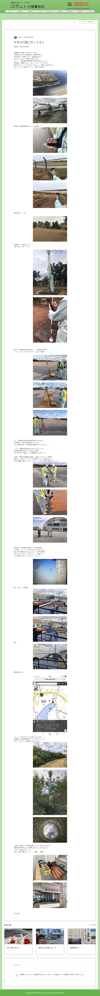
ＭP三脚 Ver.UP (13, 948)
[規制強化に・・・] (82, 936)
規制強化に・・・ (77, 948)
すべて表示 (92, 925)
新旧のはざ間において (47, 948)
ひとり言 (17, 913)
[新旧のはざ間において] (50, 936)
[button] (74, 21)
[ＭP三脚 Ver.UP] (18, 936)
